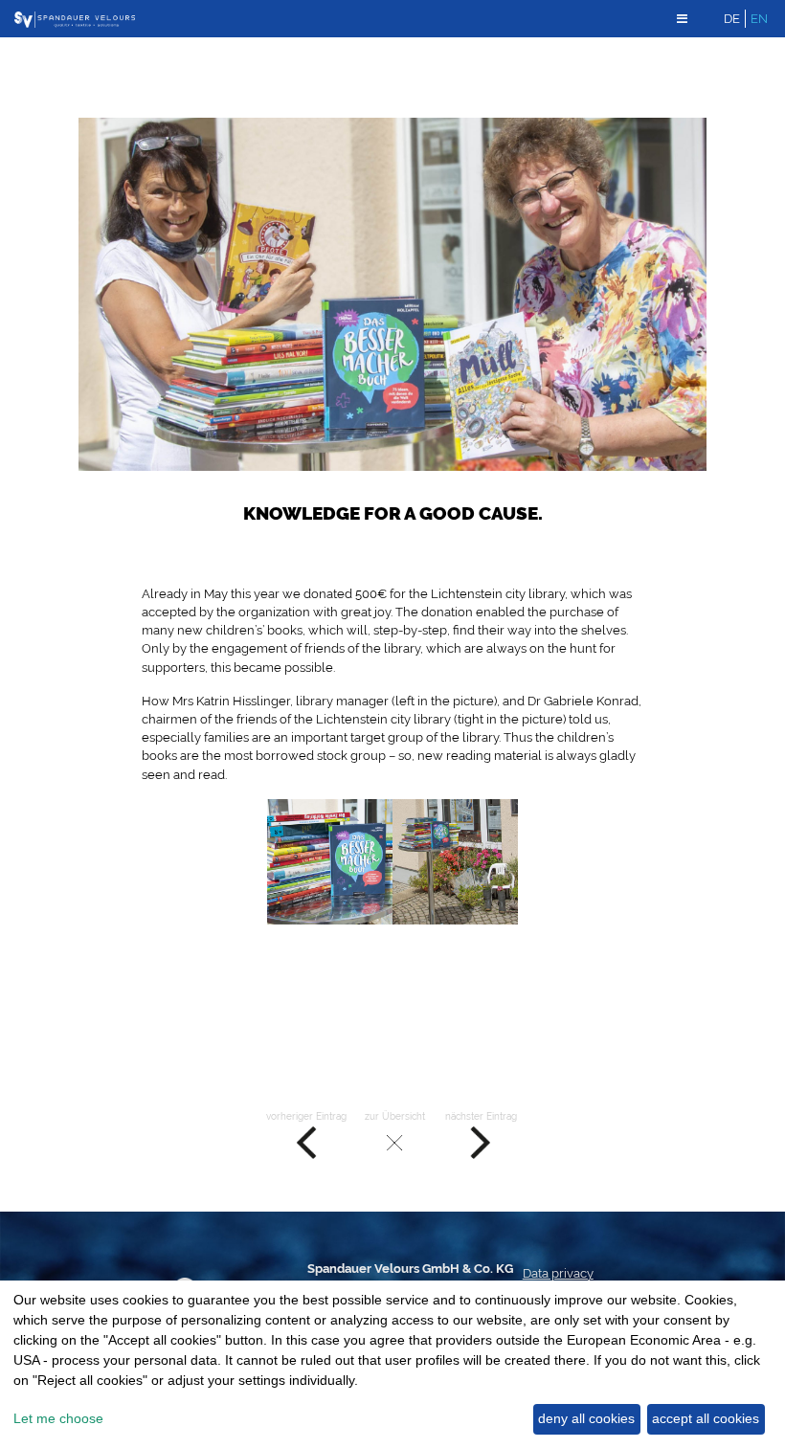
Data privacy (558, 1273)
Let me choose (58, 1418)
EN (759, 18)
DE (732, 18)
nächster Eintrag (481, 1116)
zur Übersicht (395, 1116)
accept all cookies (705, 1418)
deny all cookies (586, 1418)
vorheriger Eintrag (306, 1116)
